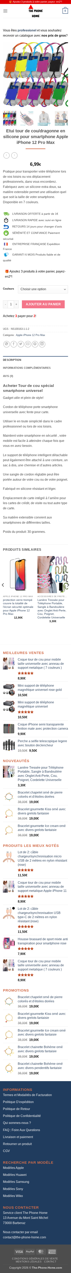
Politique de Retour (16, 1109)
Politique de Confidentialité (22, 1116)
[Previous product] (14, 155)
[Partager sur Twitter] (21, 344)
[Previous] (9, 75)
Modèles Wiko (13, 1196)
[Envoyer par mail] (28, 344)
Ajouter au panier (43, 304)
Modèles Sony (13, 1189)
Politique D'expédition (18, 1102)
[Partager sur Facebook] (13, 344)
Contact (50, 1261)
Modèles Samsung (16, 1181)
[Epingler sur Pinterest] (35, 344)
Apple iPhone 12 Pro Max (30, 335)
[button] (5, 11)
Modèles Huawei (15, 1174)
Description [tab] (12, 359)
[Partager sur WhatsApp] (6, 344)
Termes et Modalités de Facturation (27, 1095)
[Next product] (6, 155)
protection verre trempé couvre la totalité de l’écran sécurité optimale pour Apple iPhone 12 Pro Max (18, 607)
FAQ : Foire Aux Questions (21, 1130)
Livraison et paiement (18, 1137)
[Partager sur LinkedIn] (42, 344)
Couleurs (8, 288)
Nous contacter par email (20, 1232)
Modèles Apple (13, 1168)
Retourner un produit (17, 1144)
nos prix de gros (53, 35)
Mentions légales (29, 1261)
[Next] (61, 75)
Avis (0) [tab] (8, 376)
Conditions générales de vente (35, 1258)
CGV (6, 1151)
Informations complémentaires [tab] (27, 367)
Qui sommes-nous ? (17, 1123)
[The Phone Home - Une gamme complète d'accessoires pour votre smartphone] (35, 11)
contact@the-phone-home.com (24, 1237)
